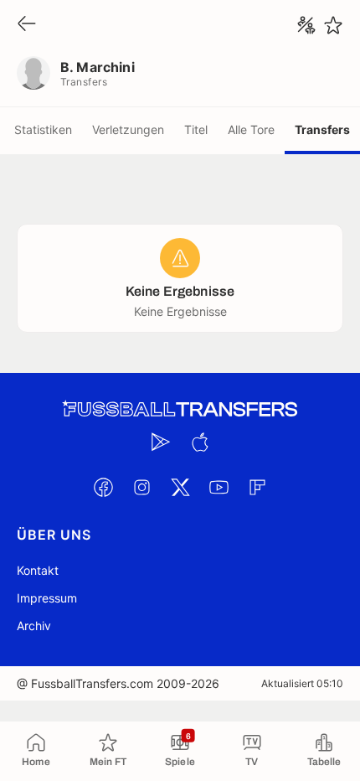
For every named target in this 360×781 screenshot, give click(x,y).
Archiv (34, 625)
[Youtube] (218, 486)
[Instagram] (141, 486)
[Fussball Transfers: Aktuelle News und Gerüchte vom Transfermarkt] (180, 409)
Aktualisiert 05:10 (302, 683)
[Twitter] (180, 486)
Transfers (322, 129)
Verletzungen (128, 129)
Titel (196, 129)
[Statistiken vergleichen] (306, 25)
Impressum (47, 598)
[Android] (160, 441)
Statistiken (43, 129)
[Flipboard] (257, 486)
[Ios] (199, 441)
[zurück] (27, 24)
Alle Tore (251, 129)
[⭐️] (333, 25)
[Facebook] (103, 486)
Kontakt (38, 570)
